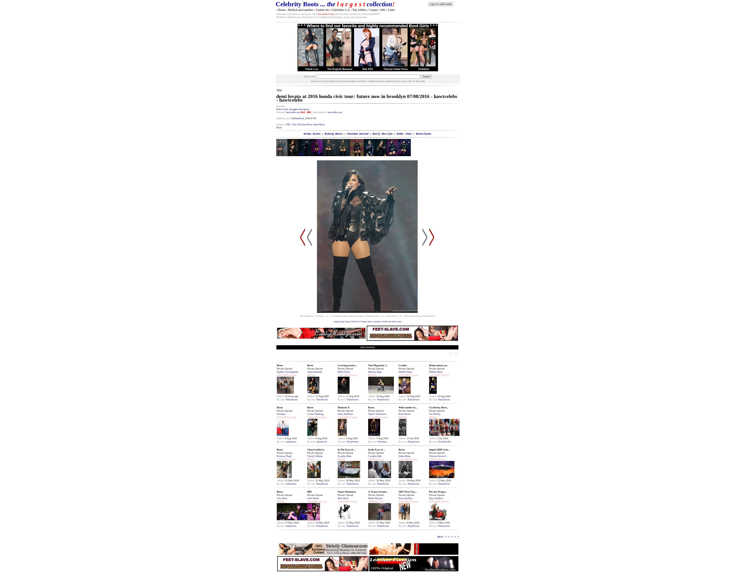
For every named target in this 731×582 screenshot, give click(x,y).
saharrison (291, 441)
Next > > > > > (448, 536)
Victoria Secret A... (438, 456)
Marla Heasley (375, 498)
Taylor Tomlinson (377, 414)
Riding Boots (334, 133)
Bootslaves (423, 133)
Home (281, 9)
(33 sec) (380, 501)
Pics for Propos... (438, 491)
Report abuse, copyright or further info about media (381, 321)
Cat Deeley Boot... (438, 407)
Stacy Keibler (406, 498)
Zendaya (281, 414)
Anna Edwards (314, 371)
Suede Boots (319, 124)
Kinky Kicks (312, 133)
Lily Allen (282, 498)
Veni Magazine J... (378, 365)
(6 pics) (353, 375)
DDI (309, 491)
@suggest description (299, 109)
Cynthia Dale (344, 456)
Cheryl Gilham (314, 456)
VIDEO (372, 459)
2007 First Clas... (408, 491)
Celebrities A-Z (340, 9)
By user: (281, 399)
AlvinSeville (444, 441)
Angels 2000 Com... (439, 449)
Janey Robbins (345, 414)
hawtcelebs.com (293, 112)
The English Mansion (339, 69)
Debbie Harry (405, 371)
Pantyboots (292, 399)
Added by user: (283, 118)
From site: (280, 112)
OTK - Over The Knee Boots (299, 124)
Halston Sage (375, 371)
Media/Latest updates (300, 9)
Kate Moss (343, 498)
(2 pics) (414, 375)
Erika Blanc (405, 456)
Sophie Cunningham (287, 371)
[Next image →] (367, 311)
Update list (322, 9)
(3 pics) (414, 501)
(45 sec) (441, 459)
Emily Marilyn (382, 133)
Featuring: (280, 106)
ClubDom (423, 69)
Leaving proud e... (347, 365)
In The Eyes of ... (346, 449)
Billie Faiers (344, 371)
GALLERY (282, 375)
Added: (281, 396)
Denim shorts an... (438, 365)
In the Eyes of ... (376, 449)
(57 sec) (380, 459)
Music (279, 127)
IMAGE (311, 375)
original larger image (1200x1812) (347, 321)
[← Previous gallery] (303, 273)
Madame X (344, 407)
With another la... (408, 407)
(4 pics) (292, 375)
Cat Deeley (435, 414)
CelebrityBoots (297, 118)
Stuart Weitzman (347, 491)
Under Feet (404, 133)
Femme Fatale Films (396, 69)
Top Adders (359, 9)
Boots (280, 365)
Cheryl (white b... (316, 449)
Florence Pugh (284, 456)
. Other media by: (319, 112)
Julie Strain (313, 498)
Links (391, 9)
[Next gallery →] (432, 273)
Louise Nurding (315, 414)
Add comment (367, 347)
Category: (281, 124)
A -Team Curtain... (378, 491)
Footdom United (357, 133)
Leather (403, 365)
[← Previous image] (309, 273)
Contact (373, 9)
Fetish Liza (311, 69)
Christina (382, 441)
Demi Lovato (282, 109)
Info (383, 9)
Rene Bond (404, 414)
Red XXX (367, 69)
